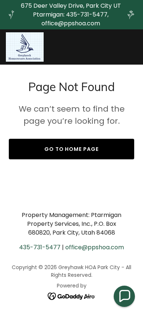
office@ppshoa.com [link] (94, 247)
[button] (124, 296)
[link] (25, 47)
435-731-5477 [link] (39, 247)
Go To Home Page (71, 149)
